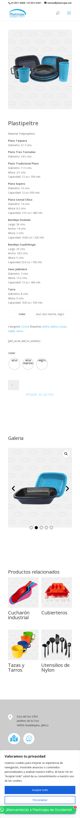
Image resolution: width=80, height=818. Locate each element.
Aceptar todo (40, 790)
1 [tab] (31, 527)
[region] (40, 784)
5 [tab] (51, 527)
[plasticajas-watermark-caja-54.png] (40, 488)
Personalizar (40, 800)
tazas (63, 326)
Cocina (25, 326)
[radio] (14, 363)
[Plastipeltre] (40, 108)
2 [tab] (36, 527)
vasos (19, 331)
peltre (45, 326)
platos (54, 326)
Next (66, 488)
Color (11, 353)
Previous (13, 488)
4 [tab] (46, 527)
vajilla (11, 331)
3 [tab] (41, 527)
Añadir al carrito (40, 394)
